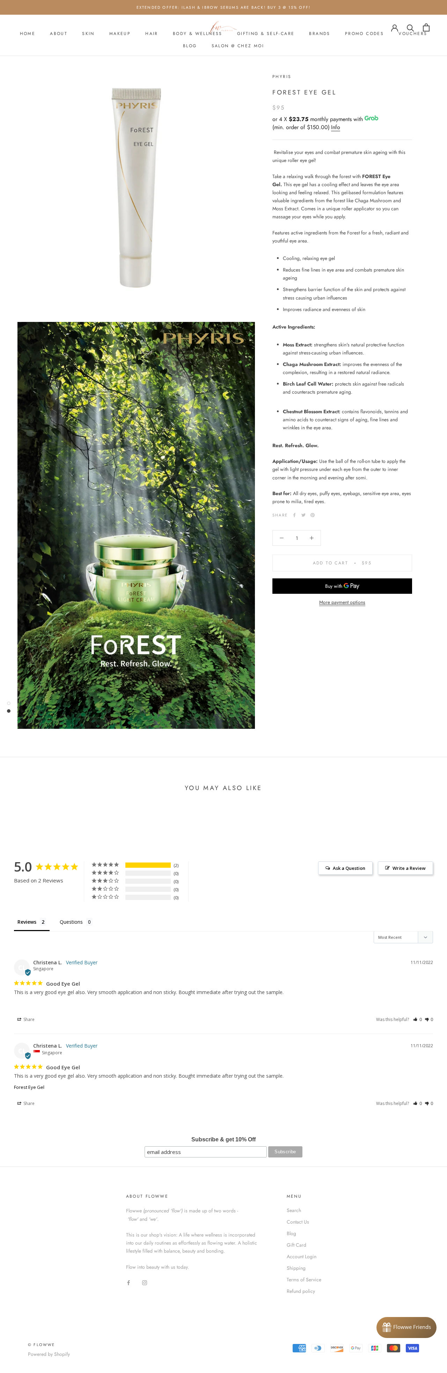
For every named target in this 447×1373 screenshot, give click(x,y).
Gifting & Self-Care (266, 33)
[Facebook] (294, 515)
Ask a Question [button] (349, 868)
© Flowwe (41, 1344)
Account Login (301, 1256)
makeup (120, 33)
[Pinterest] (312, 515)
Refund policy (301, 1291)
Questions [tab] (71, 921)
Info (335, 127)
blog (190, 46)
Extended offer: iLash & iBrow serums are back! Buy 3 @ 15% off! (224, 7)
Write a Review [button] (409, 868)
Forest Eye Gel (29, 1087)
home (28, 33)
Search (294, 1210)
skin (88, 33)
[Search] (410, 27)
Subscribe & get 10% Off (223, 1139)
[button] (417, 1019)
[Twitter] (303, 515)
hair (151, 33)
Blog (291, 1233)
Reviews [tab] (26, 921)
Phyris (281, 76)
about (58, 33)
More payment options (342, 602)
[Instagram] (144, 1282)
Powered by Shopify (49, 1354)
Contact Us (298, 1221)
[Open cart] (426, 27)
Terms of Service (304, 1279)
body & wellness (197, 33)
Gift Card (296, 1244)
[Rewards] (406, 1327)
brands (319, 33)
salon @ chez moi (238, 46)
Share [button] (28, 1019)
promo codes (364, 33)
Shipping (296, 1268)
